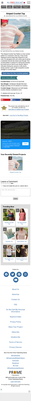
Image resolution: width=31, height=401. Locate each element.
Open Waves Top (22, 241)
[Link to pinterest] (19, 274)
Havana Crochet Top (9, 223)
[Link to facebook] (6, 274)
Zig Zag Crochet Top (21, 223)
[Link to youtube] (15, 279)
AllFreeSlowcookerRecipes (15, 368)
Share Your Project (15, 327)
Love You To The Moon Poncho (19, 115)
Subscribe (15, 332)
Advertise (15, 294)
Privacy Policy (15, 322)
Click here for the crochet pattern (15, 73)
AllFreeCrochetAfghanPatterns (15, 358)
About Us (15, 289)
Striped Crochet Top (15, 172)
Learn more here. (16, 381)
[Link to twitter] (12, 274)
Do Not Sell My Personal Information (15, 311)
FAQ (15, 305)
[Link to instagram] (25, 274)
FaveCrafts (15, 360)
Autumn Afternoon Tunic (22, 259)
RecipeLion (15, 363)
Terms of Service (15, 342)
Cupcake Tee (9, 241)
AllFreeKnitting (15, 355)
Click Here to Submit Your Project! (18, 109)
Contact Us (15, 299)
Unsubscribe (15, 337)
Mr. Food (15, 365)
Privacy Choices (15, 347)
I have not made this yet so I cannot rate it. (15, 186)
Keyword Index (15, 317)
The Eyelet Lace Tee (9, 259)
